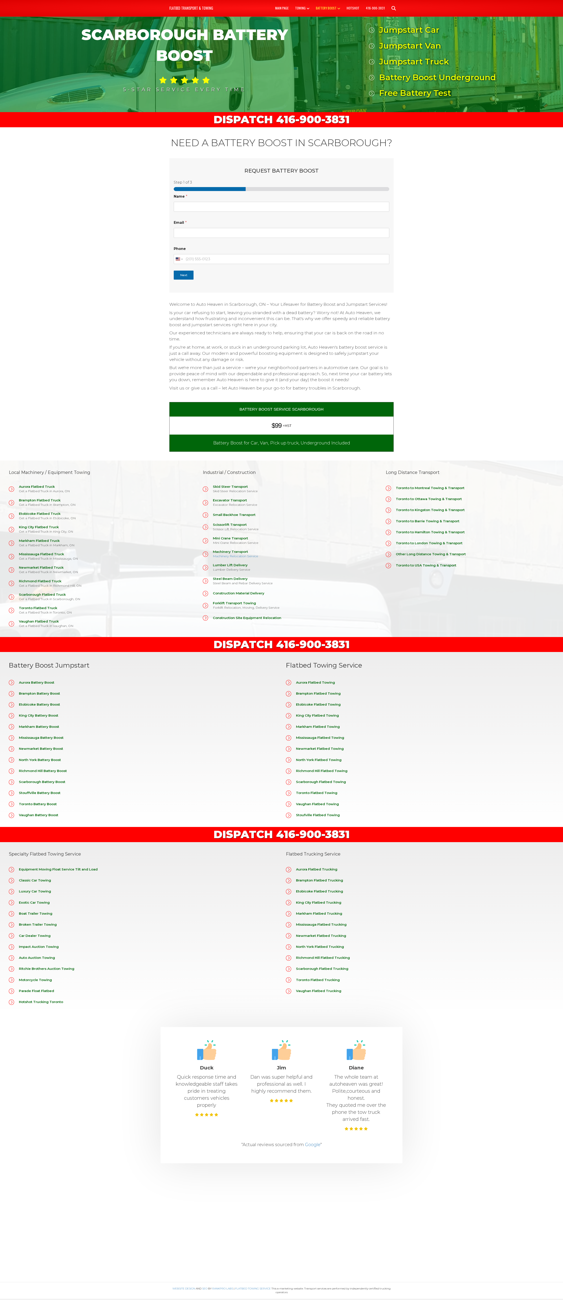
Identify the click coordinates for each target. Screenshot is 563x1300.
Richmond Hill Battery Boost (43, 771)
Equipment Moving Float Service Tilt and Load (58, 869)
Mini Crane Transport (230, 538)
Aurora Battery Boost (36, 682)
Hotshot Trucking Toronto (41, 1002)
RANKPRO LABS (222, 1288)
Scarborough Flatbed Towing (321, 782)
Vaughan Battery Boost (38, 815)
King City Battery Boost (38, 715)
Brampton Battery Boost (39, 693)
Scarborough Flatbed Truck (42, 594)
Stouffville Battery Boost (39, 793)
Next (183, 275)
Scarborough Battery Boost (42, 782)
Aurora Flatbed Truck (37, 486)
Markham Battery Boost (39, 727)
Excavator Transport (230, 500)
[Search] (391, 8)
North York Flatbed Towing (319, 760)
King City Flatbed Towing (317, 715)
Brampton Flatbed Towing (318, 693)
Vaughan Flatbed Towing (317, 804)
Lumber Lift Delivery (230, 565)
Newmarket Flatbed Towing (320, 748)
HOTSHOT (353, 7)
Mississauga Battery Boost (41, 738)
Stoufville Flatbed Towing (318, 815)
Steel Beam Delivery (230, 579)
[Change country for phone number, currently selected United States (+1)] (179, 259)
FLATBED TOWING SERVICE (253, 1288)
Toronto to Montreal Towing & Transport (430, 488)
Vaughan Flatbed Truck (39, 621)
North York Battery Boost (40, 760)
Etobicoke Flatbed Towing (318, 704)
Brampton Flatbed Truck (39, 500)
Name (180, 196)
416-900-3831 (375, 7)
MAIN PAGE (282, 7)
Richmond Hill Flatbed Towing (321, 771)
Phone (180, 249)
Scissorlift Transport (230, 525)
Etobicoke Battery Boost (39, 704)
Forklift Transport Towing (234, 603)
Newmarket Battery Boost (41, 748)
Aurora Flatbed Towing (315, 682)
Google (312, 1144)
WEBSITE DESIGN (183, 1288)
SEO (204, 1288)
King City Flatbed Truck (39, 527)
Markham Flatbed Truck (39, 541)
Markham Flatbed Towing (318, 727)
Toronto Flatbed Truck (38, 608)
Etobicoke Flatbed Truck (39, 514)
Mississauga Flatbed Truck (41, 554)
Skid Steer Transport (230, 486)
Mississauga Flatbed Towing (320, 738)
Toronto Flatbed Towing (316, 793)
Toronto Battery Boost (38, 804)
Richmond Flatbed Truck (40, 581)
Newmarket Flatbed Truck (41, 567)
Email (180, 222)
